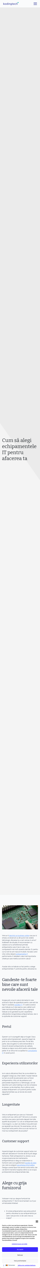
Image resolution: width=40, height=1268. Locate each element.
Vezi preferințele (20, 1261)
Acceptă (20, 1249)
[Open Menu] (35, 3)
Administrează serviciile (19, 1244)
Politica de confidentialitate (26, 1265)
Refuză (20, 1255)
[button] (37, 1221)
